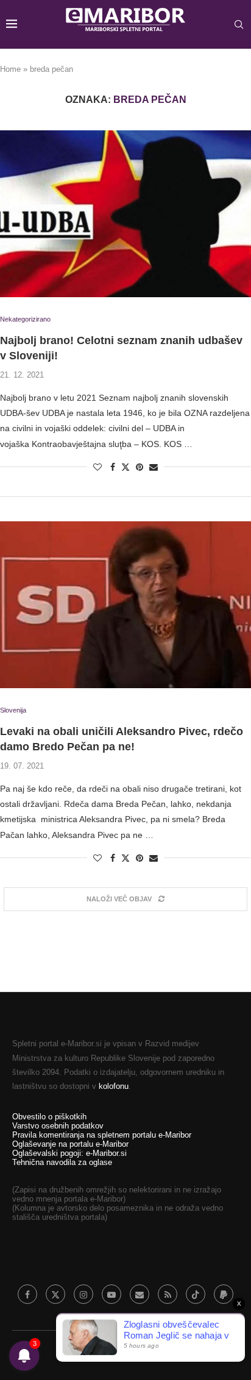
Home (10, 69)
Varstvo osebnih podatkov (58, 1125)
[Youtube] (111, 1294)
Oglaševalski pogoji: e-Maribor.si (69, 1153)
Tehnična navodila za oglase (62, 1162)
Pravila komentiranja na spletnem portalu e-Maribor (101, 1134)
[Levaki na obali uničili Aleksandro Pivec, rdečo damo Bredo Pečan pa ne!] (125, 605)
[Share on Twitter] (125, 467)
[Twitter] (55, 1294)
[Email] (139, 1294)
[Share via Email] (153, 467)
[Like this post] (97, 467)
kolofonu (114, 1086)
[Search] (239, 24)
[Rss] (167, 1294)
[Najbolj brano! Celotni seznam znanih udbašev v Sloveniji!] (125, 214)
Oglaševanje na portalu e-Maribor (70, 1144)
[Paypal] (223, 1294)
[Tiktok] (195, 1294)
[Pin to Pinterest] (139, 467)
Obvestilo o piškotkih (49, 1116)
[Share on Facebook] (112, 467)
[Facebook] (27, 1294)
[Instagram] (83, 1294)
